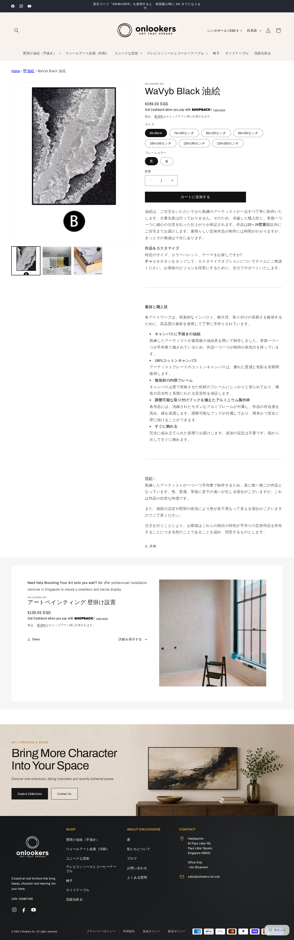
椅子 (69, 881)
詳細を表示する (130, 639)
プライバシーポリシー (101, 931)
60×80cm (156, 133)
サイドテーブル (78, 890)
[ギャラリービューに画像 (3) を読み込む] (88, 260)
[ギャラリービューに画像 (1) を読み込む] (25, 260)
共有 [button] (153, 546)
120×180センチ (194, 143)
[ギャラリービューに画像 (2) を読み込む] (56, 260)
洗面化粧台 (74, 899)
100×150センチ (161, 143)
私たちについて (138, 849)
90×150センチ (248, 133)
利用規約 (129, 931)
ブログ (132, 858)
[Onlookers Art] (32, 848)
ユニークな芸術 (78, 858)
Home (15, 70)
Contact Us (64, 794)
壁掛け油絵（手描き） (83, 840)
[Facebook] (24, 909)
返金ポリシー (152, 931)
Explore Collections (30, 794)
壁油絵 (28, 70)
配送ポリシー (177, 931)
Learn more (219, 109)
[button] (16, 30)
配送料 (159, 116)
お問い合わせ (137, 868)
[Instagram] (14, 909)
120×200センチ (228, 143)
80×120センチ (216, 133)
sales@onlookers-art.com (204, 876)
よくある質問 (137, 877)
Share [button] (36, 639)
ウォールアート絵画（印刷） (88, 849)
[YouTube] (33, 909)
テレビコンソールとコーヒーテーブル (91, 869)
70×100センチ (184, 133)
